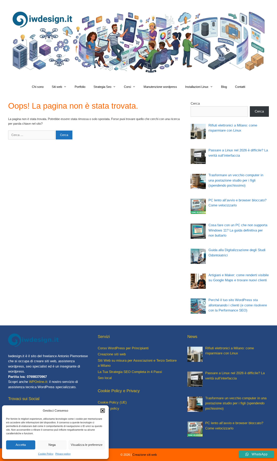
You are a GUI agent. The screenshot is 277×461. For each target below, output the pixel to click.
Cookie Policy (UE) (112, 402)
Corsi (127, 86)
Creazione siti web (112, 354)
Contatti (240, 86)
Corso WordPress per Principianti (123, 348)
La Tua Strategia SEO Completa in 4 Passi (130, 372)
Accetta (21, 444)
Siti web (57, 86)
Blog (224, 86)
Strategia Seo (102, 86)
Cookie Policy (45, 454)
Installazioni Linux (196, 86)
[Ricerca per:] (32, 135)
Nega (52, 444)
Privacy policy (63, 454)
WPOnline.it (38, 382)
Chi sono (38, 86)
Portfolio (80, 86)
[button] (103, 411)
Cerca (195, 103)
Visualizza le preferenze (86, 444)
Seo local (105, 378)
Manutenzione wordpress (160, 86)
